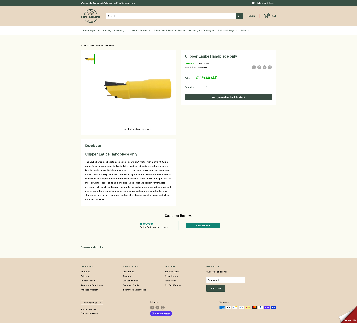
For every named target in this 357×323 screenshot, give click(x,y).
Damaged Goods (131, 285)
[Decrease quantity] (199, 87)
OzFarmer (189, 63)
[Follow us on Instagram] (163, 307)
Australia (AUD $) (89, 302)
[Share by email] (270, 67)
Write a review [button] (203, 225)
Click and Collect (131, 280)
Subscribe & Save (265, 3)
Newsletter (170, 280)
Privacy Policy (88, 280)
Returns (127, 276)
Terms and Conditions (92, 285)
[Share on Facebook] (254, 67)
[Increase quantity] (214, 87)
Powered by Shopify (89, 313)
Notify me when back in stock (228, 97)
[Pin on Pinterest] (259, 67)
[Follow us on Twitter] (157, 307)
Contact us (128, 271)
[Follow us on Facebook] (152, 307)
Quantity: (190, 87)
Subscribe (216, 288)
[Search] (239, 16)
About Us (85, 271)
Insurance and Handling (134, 289)
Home (83, 45)
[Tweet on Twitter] (264, 67)
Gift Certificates (173, 285)
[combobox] (171, 16)
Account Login (172, 271)
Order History (171, 276)
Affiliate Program (89, 289)
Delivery (85, 276)
